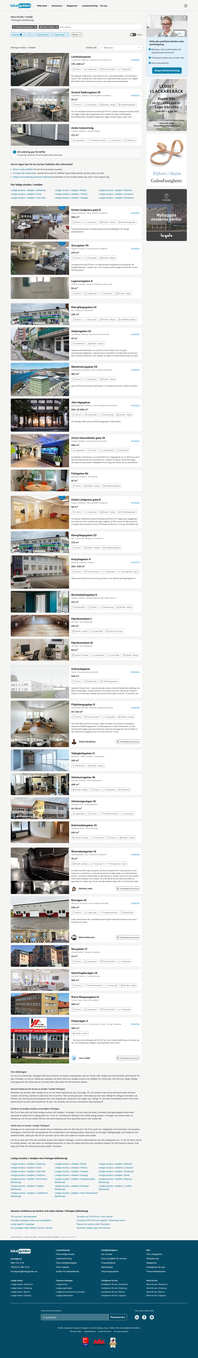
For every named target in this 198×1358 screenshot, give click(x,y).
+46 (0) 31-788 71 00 (20, 1267)
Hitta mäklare (62, 1267)
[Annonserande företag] (166, 130)
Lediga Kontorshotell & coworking (70, 1292)
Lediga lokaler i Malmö (20, 1292)
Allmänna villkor (76, 1331)
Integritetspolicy (90, 1331)
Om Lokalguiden (154, 1254)
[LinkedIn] (137, 1317)
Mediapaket (107, 1267)
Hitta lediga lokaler (65, 1254)
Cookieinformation (105, 1331)
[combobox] (100, 27)
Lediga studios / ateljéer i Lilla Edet (28, 197)
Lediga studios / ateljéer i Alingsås (71, 197)
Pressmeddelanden (156, 1271)
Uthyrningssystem (110, 1271)
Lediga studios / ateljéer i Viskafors (28, 1175)
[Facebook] (144, 1317)
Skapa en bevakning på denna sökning (32, 176)
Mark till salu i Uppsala (156, 1295)
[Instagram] (152, 1317)
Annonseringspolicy (121, 1331)
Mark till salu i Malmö (155, 1292)
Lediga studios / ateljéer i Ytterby (71, 194)
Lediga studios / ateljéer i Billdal (70, 190)
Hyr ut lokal (106, 1254)
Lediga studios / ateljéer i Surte (26, 194)
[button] (167, 70)
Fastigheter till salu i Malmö (113, 1292)
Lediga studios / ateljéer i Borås (114, 1175)
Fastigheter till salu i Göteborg (114, 1288)
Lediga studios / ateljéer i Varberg (71, 1175)
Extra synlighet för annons (114, 1258)
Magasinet (151, 1262)
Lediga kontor (62, 1284)
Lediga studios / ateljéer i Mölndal (115, 190)
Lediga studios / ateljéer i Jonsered (116, 194)
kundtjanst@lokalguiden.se (24, 1271)
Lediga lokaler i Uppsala (21, 1295)
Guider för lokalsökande (67, 1271)
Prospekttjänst (108, 1262)
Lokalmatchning (64, 1258)
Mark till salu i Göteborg (156, 1288)
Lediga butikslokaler (64, 1295)
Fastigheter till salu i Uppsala (113, 1295)
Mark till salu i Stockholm (157, 1284)
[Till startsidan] (21, 6)
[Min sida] (186, 6)
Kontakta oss (152, 1258)
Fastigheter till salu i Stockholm (114, 1284)
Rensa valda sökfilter (23, 169)
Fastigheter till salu (155, 1267)
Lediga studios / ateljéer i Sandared (116, 197)
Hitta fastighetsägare (66, 1262)
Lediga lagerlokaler (64, 1288)
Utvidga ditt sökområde (24, 173)
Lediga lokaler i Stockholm (22, 1284)
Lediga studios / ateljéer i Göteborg (28, 190)
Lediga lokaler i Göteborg (21, 1288)
